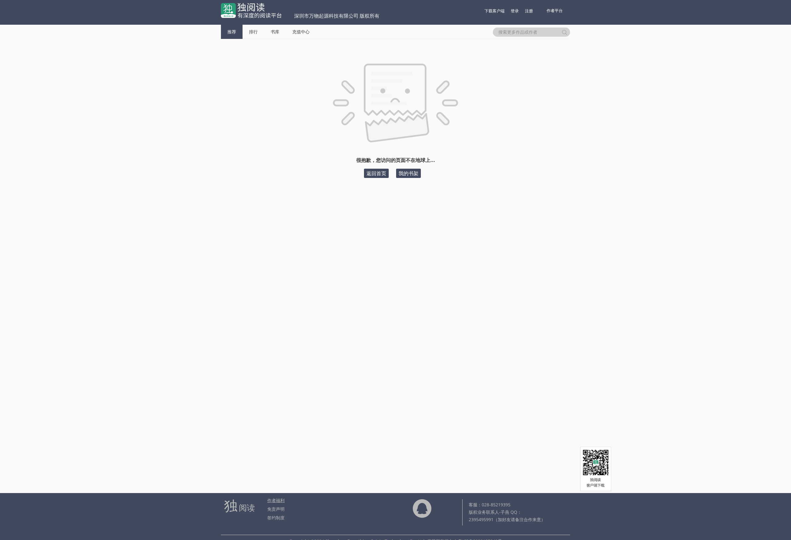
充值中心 (301, 32)
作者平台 (555, 10)
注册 (529, 11)
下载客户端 (494, 11)
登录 (515, 11)
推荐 (231, 32)
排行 (253, 32)
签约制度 (276, 518)
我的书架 (408, 173)
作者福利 (276, 500)
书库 (275, 32)
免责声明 (276, 509)
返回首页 (376, 173)
